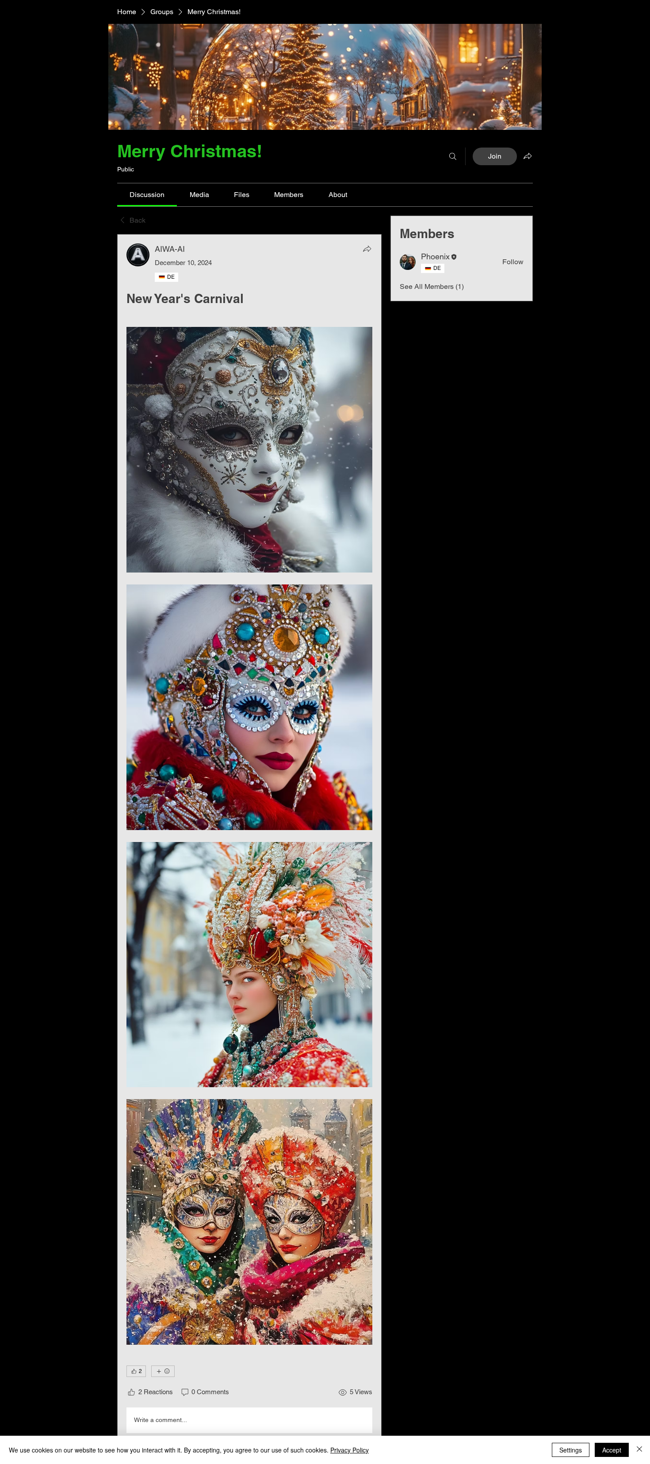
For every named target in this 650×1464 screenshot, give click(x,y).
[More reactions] (163, 1371)
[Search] (452, 156)
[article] (249, 839)
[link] (147, 194)
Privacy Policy (349, 1449)
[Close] (639, 1450)
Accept (611, 1449)
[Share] (367, 248)
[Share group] (527, 156)
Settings (570, 1449)
